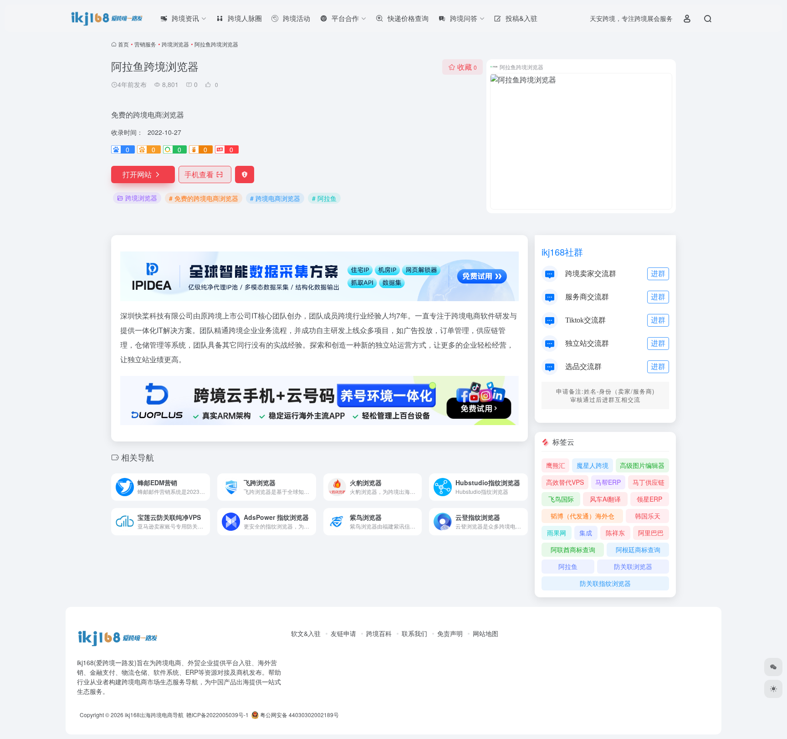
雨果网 (556, 532)
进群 (658, 273)
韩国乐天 (647, 515)
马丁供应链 (648, 482)
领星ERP (649, 498)
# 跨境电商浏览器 (275, 198)
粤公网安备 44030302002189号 (299, 714)
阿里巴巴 (651, 532)
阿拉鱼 (567, 566)
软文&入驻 (306, 633)
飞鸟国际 (561, 498)
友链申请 (343, 633)
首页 (123, 44)
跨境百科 (379, 633)
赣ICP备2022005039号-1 (217, 714)
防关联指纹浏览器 (605, 583)
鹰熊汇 (555, 465)
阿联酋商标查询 (573, 549)
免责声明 (450, 633)
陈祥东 (615, 532)
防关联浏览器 (633, 566)
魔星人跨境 (592, 465)
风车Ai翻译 (605, 498)
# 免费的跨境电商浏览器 (203, 198)
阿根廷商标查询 (638, 549)
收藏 (467, 67)
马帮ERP (608, 482)
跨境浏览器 (175, 44)
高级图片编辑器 (642, 465)
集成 (585, 532)
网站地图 (485, 633)
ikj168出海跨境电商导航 (154, 714)
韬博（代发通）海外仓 (582, 515)
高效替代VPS (565, 482)
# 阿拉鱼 (324, 198)
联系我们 (414, 633)
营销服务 (145, 44)
